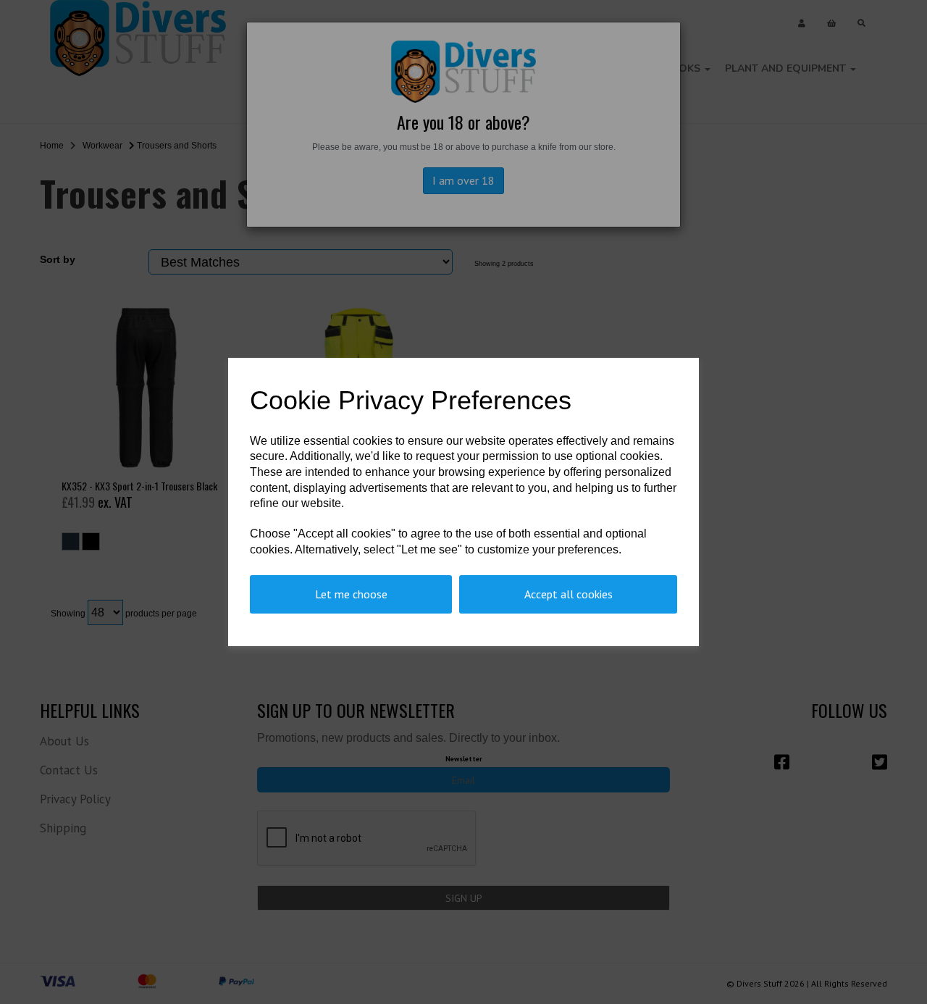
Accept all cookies (568, 594)
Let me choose (351, 594)
